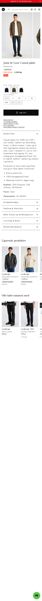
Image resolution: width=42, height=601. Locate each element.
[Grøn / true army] (14, 90)
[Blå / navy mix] (6, 90)
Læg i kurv (22, 113)
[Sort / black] (21, 90)
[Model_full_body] (17, 35)
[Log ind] (31, 9)
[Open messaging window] (36, 595)
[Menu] (39, 9)
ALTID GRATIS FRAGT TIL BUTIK (11, 5)
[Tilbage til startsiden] (3, 9)
